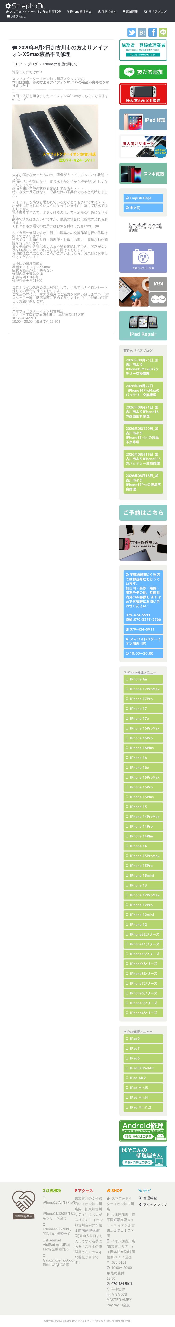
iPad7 (134, 1048)
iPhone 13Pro (141, 865)
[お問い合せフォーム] (143, 513)
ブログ (33, 64)
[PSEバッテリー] (143, 258)
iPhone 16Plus (141, 748)
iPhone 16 (138, 757)
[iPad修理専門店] (143, 325)
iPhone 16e (139, 767)
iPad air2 (137, 1078)
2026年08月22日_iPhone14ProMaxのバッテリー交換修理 (142, 390)
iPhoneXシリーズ (143, 963)
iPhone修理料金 (81, 11)
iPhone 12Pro (141, 905)
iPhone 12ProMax (144, 895)
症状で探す (109, 11)
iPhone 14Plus (141, 836)
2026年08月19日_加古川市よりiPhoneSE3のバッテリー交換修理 (143, 459)
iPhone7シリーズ (143, 983)
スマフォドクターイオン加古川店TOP (35, 11)
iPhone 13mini (141, 875)
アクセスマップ (154, 1204)
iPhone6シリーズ (143, 993)
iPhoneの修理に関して (60, 64)
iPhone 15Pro (141, 787)
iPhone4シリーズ (143, 1012)
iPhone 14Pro (141, 826)
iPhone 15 (138, 806)
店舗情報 (132, 11)
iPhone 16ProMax (144, 728)
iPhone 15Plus (141, 797)
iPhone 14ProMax (144, 816)
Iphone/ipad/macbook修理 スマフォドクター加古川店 (145, 227)
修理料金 (149, 1198)
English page (140, 198)
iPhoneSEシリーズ (144, 934)
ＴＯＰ (17, 64)
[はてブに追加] (142, 35)
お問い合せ (18, 16)
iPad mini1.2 (140, 1107)
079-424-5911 (142, 629)
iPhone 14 (138, 846)
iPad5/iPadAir (141, 1068)
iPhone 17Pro (141, 698)
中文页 (135, 207)
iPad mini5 (138, 1087)
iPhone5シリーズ (143, 1003)
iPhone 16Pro (141, 738)
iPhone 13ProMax (144, 855)
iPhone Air (138, 679)
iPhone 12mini (141, 914)
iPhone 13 (138, 885)
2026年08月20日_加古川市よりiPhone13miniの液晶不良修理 (142, 435)
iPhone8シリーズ (143, 973)
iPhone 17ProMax (144, 689)
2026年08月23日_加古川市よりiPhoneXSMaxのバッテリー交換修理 (142, 367)
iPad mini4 (138, 1097)
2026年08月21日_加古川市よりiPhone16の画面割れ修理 (142, 412)
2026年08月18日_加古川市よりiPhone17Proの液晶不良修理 (143, 482)
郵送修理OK (142, 574)
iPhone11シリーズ (144, 944)
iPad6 (134, 1058)
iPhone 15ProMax (144, 777)
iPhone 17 (138, 708)
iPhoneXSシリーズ (144, 954)
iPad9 (134, 1038)
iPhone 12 (138, 924)
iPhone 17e (139, 718)
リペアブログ (157, 11)
